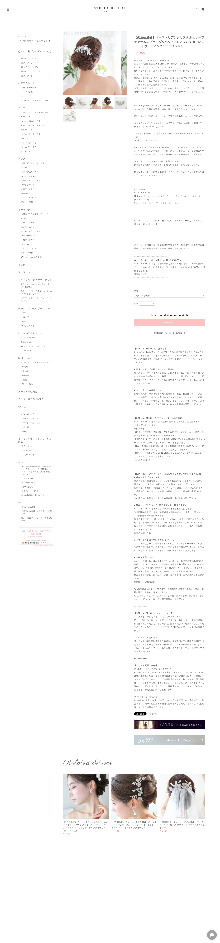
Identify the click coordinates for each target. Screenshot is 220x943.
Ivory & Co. (26, 342)
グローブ (25, 317)
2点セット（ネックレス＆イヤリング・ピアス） (36, 285)
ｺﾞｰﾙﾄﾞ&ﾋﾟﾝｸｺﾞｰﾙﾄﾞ (30, 198)
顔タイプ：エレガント (31, 67)
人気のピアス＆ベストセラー (33, 163)
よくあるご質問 (28, 507)
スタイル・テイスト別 (31, 418)
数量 (136, 304)
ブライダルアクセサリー (146, 425)
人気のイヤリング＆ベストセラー (35, 214)
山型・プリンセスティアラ (32, 125)
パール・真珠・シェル (31, 180)
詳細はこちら (140, 274)
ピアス (21, 159)
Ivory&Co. (26, 117)
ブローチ (25, 375)
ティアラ (23, 108)
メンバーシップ (28, 482)
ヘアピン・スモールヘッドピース (35, 100)
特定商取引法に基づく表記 (33, 495)
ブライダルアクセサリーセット (35, 279)
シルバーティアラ (29, 143)
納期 (136, 291)
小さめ (24, 167)
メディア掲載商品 (28, 391)
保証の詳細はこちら (143, 533)
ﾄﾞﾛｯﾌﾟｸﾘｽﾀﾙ (27, 202)
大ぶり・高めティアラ (31, 121)
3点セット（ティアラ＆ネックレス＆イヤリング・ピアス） (37, 292)
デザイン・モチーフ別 (31, 423)
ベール (24, 313)
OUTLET (23, 406)
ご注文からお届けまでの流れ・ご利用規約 (36, 512)
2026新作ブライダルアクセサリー (35, 42)
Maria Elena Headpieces (33, 346)
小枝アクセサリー (29, 87)
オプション (26, 350)
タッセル (25, 193)
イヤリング (24, 209)
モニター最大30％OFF (30, 399)
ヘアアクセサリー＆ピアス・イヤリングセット (36, 299)
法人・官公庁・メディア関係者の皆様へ (36, 519)
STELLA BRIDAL (28, 337)
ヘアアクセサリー (28, 83)
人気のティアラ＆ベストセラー (34, 112)
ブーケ (24, 321)
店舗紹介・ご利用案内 (144, 582)
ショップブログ (28, 478)
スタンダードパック (30, 450)
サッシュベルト (28, 326)
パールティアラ (28, 151)
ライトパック (27, 446)
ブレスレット (25, 272)
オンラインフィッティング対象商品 (35, 440)
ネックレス (24, 264)
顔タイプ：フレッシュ (31, 71)
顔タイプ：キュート (30, 58)
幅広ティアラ (27, 130)
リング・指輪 (27, 384)
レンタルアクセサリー (30, 333)
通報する (153, 714)
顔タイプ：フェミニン (31, 63)
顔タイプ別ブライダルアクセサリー (35, 53)
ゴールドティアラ (29, 147)
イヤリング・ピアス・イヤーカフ (35, 362)
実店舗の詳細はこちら (144, 460)
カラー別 (25, 427)
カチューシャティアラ (31, 134)
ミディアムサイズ (29, 172)
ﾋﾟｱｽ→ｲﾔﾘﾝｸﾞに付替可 (31, 257)
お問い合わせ (27, 487)
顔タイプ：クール (29, 76)
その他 (24, 380)
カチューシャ (27, 96)
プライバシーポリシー (31, 491)
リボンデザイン (28, 185)
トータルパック (28, 455)
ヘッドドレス (27, 92)
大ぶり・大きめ (28, 176)
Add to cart (169, 322)
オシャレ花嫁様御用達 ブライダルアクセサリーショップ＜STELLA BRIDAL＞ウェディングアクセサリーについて (37, 470)
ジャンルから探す (28, 414)
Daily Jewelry (26, 358)
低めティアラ (27, 138)
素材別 (24, 431)
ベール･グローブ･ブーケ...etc (34, 308)
